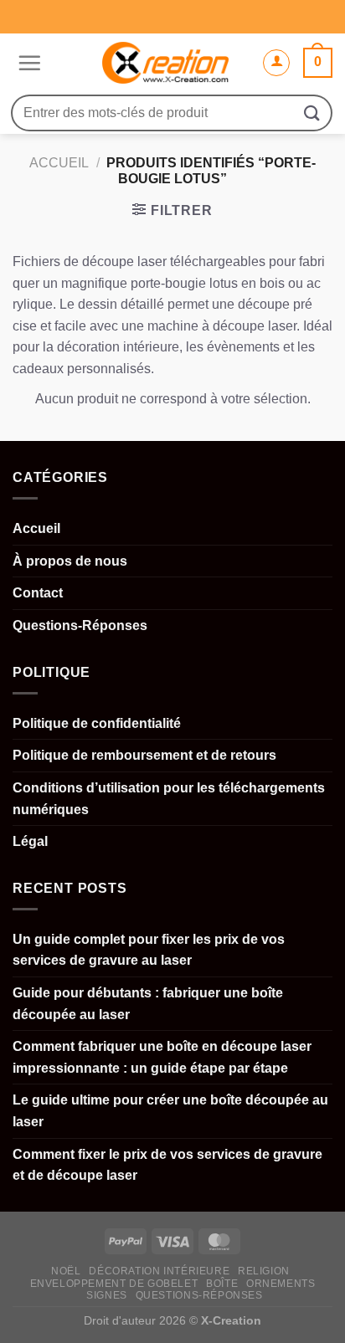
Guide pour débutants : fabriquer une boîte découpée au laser (148, 1004)
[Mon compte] (276, 62)
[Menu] (27, 62)
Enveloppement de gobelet (114, 1283)
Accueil (59, 163)
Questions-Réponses (80, 625)
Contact (38, 593)
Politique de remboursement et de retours (144, 755)
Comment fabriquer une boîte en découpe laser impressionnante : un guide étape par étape (162, 1057)
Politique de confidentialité (97, 723)
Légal (30, 841)
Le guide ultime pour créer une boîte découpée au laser (170, 1111)
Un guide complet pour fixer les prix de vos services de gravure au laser (149, 950)
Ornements (281, 1283)
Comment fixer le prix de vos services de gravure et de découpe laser (167, 1165)
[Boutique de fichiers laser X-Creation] (165, 62)
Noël (65, 1271)
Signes (106, 1295)
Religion (264, 1271)
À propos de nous (70, 561)
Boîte (222, 1283)
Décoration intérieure (159, 1271)
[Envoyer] (312, 112)
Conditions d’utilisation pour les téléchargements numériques (169, 799)
